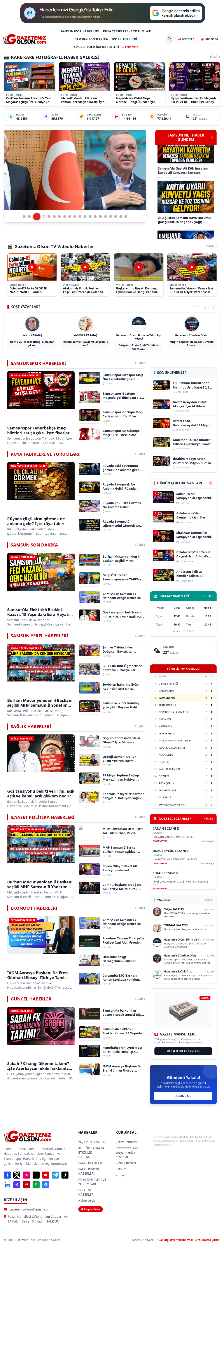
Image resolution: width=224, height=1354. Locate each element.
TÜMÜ (208, 899)
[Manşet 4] (39, 216)
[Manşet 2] (29, 216)
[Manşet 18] (115, 216)
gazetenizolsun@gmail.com (30, 1209)
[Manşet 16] (105, 216)
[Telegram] (55, 1175)
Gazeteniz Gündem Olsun (191, 335)
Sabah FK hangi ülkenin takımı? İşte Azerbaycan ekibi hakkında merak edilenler (38, 1068)
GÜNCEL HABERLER (31, 999)
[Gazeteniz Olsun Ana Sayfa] (25, 39)
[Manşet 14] (95, 216)
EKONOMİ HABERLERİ (34, 908)
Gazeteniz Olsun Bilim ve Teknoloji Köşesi (138, 336)
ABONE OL (183, 1096)
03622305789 (160, 841)
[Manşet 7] (59, 216)
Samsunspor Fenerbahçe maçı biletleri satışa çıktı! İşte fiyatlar (38, 430)
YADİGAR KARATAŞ (85, 335)
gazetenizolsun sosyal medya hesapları (127, 1152)
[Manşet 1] (24, 216)
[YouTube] (45, 1175)
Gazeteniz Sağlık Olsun (179, 971)
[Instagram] (26, 1175)
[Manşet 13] (90, 216)
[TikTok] (64, 1175)
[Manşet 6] (54, 216)
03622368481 (160, 863)
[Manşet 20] (125, 216)
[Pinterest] (26, 1184)
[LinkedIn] (7, 1184)
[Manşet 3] (34, 216)
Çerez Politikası (127, 1142)
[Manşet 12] (85, 216)
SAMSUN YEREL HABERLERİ (39, 636)
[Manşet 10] (74, 216)
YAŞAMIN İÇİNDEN (92, 1142)
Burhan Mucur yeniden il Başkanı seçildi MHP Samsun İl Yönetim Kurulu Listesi (39, 705)
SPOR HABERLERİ (124, 39)
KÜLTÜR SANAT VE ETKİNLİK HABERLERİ (91, 1152)
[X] (16, 1175)
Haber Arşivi (87, 1200)
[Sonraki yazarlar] (213, 307)
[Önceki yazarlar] (206, 307)
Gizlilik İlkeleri (126, 1163)
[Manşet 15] (100, 216)
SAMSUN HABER (90, 1163)
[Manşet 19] (120, 216)
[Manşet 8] (64, 216)
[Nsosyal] (16, 1184)
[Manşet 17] (110, 216)
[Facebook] (7, 1175)
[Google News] (45, 1184)
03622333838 (160, 889)
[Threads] (36, 1175)
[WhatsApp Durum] (36, 1184)
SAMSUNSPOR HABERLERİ (80, 31)
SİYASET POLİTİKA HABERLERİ (96, 47)
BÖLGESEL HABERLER (85, 1192)
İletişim (121, 1169)
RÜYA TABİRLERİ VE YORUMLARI (127, 31)
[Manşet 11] (80, 216)
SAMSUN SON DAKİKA (91, 39)
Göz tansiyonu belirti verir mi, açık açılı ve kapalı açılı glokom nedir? (40, 793)
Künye (120, 1175)
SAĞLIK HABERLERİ (31, 726)
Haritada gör (207, 841)
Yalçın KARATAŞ (32, 335)
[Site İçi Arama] (169, 39)
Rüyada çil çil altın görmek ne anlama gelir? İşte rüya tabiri (36, 521)
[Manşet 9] (69, 216)
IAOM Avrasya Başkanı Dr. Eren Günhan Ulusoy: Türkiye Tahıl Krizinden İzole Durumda (37, 977)
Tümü (214, 57)
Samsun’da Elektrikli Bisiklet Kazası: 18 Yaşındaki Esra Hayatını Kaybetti (40, 614)
